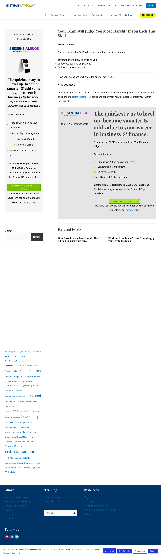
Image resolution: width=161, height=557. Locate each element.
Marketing (24, 427)
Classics (8, 377)
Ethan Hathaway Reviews (18, 501)
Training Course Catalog (96, 505)
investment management (12, 417)
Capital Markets (12, 371)
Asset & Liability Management (15, 361)
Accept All (109, 551)
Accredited (36, 352)
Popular (31, 437)
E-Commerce (9, 390)
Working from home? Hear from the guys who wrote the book (132, 239)
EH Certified (19, 390)
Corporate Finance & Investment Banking (19, 381)
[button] (114, 5)
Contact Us (10, 518)
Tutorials (10, 472)
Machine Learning (35, 423)
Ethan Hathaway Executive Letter (15, 396)
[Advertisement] (24, 295)
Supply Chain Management (28, 463)
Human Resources (28, 402)
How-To (16, 402)
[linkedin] (12, 537)
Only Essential (124, 551)
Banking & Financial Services (17, 365)
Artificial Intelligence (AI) (15, 356)
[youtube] (7, 537)
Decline (153, 551)
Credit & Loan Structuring (12, 386)
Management (11, 427)
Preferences (140, 551)
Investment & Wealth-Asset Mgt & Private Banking (22, 411)
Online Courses (28, 432)
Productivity (28, 441)
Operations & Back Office (16, 437)
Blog (86, 497)
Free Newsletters (92, 501)
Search (8, 231)
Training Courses (53, 497)
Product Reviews (14, 446)
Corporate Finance (32, 377)
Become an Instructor (16, 505)
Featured (34, 396)
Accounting (9, 352)
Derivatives (36, 386)
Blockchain (33, 365)
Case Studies (30, 371)
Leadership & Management (17, 422)
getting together (79, 97)
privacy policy (29, 202)
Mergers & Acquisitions (12, 432)
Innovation (9, 406)
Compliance (18, 376)
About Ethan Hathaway (16, 497)
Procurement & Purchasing (13, 441)
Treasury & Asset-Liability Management (22, 467)
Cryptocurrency (27, 386)
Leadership (30, 417)
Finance (8, 402)
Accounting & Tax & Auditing (22, 352)
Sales (26, 457)
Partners (9, 510)
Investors (9, 514)
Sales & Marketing (10, 463)
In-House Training (53, 501)
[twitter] (17, 537)
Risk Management (13, 458)
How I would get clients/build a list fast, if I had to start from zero (80, 239)
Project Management (20, 451)
